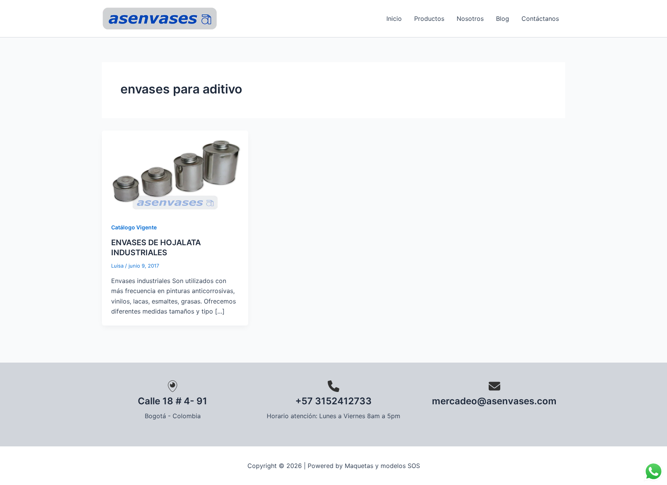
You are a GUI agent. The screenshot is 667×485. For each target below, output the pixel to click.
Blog (502, 18)
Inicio (394, 18)
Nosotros (470, 18)
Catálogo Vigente (134, 227)
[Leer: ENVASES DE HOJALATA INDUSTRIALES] (175, 171)
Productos (429, 18)
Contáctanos (540, 18)
